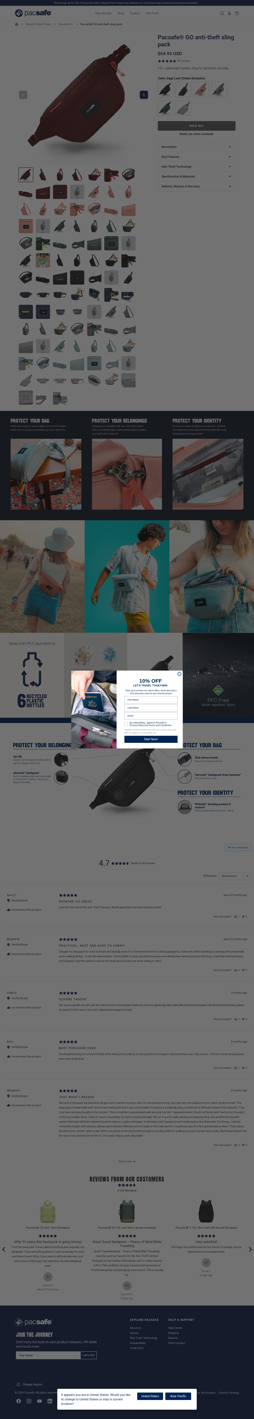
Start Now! (151, 739)
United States (150, 1396)
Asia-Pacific (178, 1396)
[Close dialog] (179, 674)
